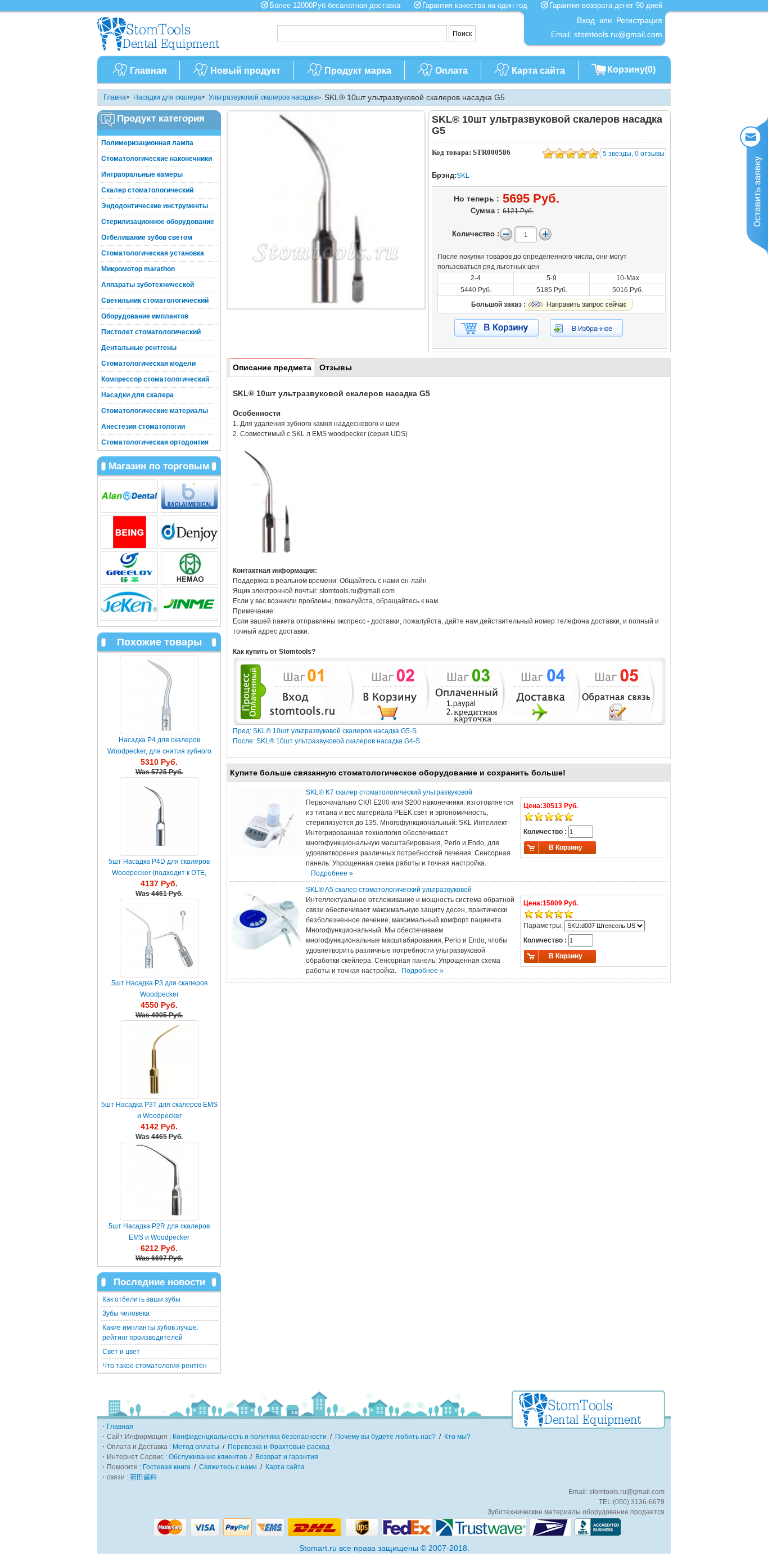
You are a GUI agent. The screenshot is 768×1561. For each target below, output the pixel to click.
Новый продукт (245, 70)
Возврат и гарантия (286, 1457)
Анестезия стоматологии (143, 426)
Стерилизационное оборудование (157, 222)
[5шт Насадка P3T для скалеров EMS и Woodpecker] (159, 1059)
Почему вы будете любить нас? (385, 1437)
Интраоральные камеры (142, 174)
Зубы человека (126, 1313)
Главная (148, 70)
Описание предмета (272, 367)
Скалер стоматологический (147, 190)
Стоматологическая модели (148, 363)
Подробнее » (332, 873)
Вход (586, 20)
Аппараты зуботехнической (147, 285)
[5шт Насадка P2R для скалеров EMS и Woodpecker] (159, 1181)
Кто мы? (457, 1437)
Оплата (451, 70)
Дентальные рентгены (139, 348)
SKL (463, 176)
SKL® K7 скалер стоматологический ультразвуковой (389, 792)
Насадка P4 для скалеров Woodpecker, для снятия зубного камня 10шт (159, 751)
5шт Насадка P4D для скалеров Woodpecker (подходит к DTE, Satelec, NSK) (159, 873)
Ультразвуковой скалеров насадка (263, 97)
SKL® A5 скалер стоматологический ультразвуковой (389, 890)
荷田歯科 (143, 1477)
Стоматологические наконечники (156, 159)
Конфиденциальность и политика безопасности (250, 1437)
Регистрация (639, 20)
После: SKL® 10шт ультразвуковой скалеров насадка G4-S (326, 741)
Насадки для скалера (167, 97)
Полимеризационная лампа (147, 143)
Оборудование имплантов (144, 316)
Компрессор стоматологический (155, 379)
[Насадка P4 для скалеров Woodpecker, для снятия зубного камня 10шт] (159, 695)
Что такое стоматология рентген (154, 1366)
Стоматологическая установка (152, 253)
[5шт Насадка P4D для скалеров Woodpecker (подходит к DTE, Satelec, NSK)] (159, 816)
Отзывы (335, 367)
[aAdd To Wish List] (593, 328)
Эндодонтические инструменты (154, 206)
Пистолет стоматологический (151, 332)
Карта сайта (538, 70)
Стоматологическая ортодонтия (155, 442)
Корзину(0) (631, 69)
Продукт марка (357, 70)
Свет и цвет (121, 1352)
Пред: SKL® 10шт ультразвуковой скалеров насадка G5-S (325, 731)
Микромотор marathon (138, 269)
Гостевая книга (167, 1467)
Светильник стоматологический (155, 300)
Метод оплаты (196, 1447)
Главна (114, 97)
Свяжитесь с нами (228, 1467)
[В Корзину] (496, 328)
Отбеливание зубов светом (146, 237)
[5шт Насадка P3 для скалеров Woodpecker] (159, 938)
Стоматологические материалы (154, 411)
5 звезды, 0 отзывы (634, 154)
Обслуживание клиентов (208, 1457)
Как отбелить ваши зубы (141, 1299)
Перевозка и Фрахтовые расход (278, 1447)
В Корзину (565, 847)
